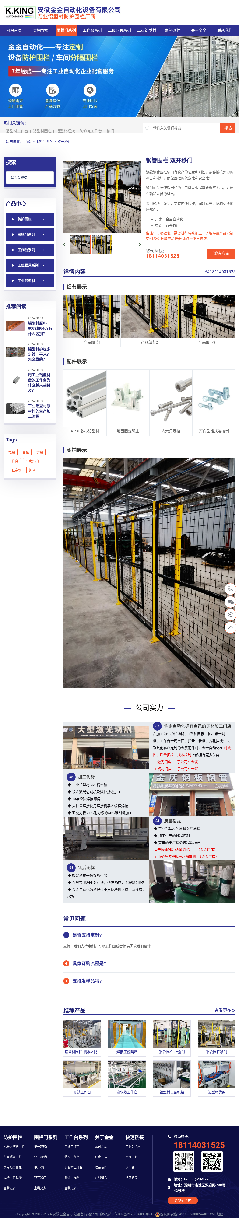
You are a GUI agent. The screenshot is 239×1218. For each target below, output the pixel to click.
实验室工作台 (73, 1167)
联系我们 (225, 30)
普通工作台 (72, 1146)
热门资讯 (131, 1167)
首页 (28, 142)
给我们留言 (183, 1200)
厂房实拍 (32, 461)
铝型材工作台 (17, 131)
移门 (110, 131)
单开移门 (40, 1167)
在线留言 (101, 1178)
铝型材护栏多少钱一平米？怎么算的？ (39, 354)
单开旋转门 (41, 1146)
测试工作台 (72, 1178)
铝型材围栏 (42, 131)
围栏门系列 (66, 30)
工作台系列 (92, 30)
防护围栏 (40, 30)
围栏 (25, 452)
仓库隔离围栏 (13, 1167)
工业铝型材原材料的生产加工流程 (39, 411)
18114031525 (222, 271)
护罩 (32, 470)
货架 (39, 452)
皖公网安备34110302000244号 (183, 1214)
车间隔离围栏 (13, 1157)
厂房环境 (101, 1157)
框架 (11, 452)
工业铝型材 (146, 30)
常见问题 (131, 1178)
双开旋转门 (41, 1157)
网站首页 (14, 30)
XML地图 (217, 1214)
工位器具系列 (119, 30)
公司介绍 (101, 1146)
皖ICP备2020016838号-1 (133, 1214)
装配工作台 (72, 1157)
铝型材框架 (65, 131)
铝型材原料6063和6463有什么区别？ (40, 328)
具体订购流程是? (89, 963)
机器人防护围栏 (14, 1146)
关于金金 (199, 30)
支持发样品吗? (87, 981)
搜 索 (228, 128)
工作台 (13, 461)
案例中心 (131, 1157)
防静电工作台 (91, 131)
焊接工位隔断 (13, 1178)
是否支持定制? (87, 935)
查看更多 (222, 1010)
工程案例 (14, 470)
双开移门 (64, 142)
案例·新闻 (173, 30)
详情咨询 (221, 253)
